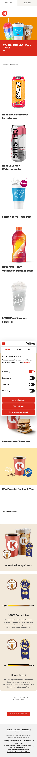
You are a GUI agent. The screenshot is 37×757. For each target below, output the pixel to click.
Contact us (18, 732)
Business (27, 3)
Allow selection (18, 406)
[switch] (32, 378)
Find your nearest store (18, 714)
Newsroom (25, 729)
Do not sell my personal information (18, 749)
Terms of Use (28, 740)
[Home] (5, 13)
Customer (9, 3)
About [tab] (30, 349)
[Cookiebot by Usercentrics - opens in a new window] (26, 343)
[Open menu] (34, 12)
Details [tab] (18, 349)
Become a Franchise (13, 729)
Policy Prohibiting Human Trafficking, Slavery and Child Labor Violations (18, 746)
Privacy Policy (18, 743)
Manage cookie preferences (12, 740)
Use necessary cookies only (18, 412)
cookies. (27, 362)
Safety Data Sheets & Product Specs (18, 752)
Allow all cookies (18, 400)
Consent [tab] (7, 349)
